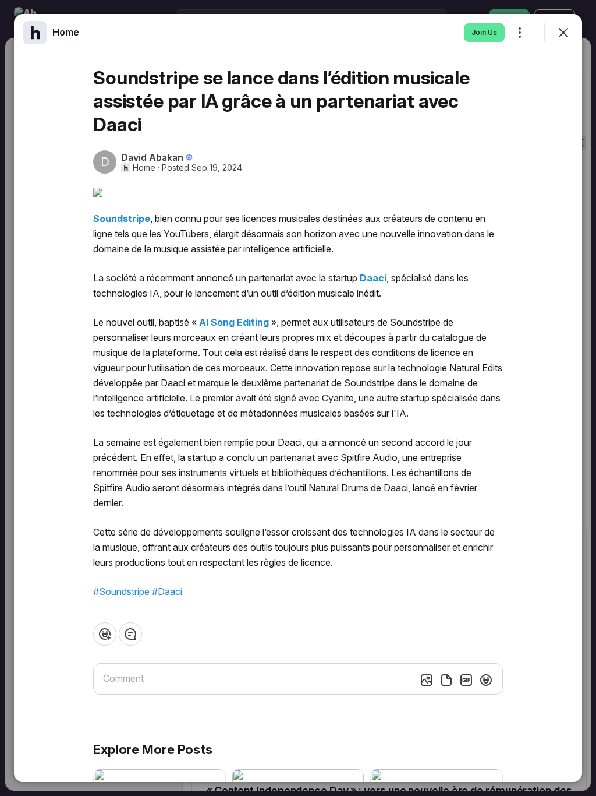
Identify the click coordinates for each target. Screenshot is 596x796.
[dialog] (298, 398)
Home (144, 167)
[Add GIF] (466, 680)
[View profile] (35, 32)
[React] (105, 634)
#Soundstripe (121, 591)
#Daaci (167, 591)
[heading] (65, 32)
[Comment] (130, 634)
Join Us (484, 32)
